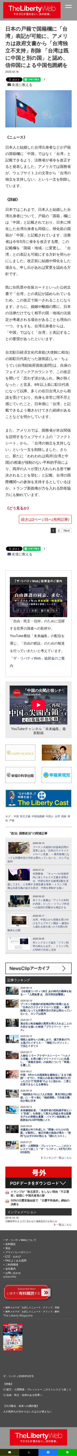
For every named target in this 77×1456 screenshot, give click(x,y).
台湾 (57, 816)
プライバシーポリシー (18, 1252)
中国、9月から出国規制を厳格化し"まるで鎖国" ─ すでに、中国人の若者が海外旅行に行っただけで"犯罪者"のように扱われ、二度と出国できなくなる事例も (45, 1079)
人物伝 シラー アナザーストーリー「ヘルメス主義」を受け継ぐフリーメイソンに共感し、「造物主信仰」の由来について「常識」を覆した (46, 1060)
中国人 (49, 816)
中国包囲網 (38, 816)
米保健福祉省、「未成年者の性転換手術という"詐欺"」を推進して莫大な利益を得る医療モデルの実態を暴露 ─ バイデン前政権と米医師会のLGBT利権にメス (46, 1115)
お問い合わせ (13, 1273)
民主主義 (25, 816)
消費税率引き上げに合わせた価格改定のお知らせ (31, 1221)
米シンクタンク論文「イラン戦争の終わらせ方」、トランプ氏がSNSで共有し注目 (51, 946)
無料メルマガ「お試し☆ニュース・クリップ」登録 (32, 1307)
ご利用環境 (11, 1264)
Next (67, 530)
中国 (16, 816)
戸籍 (11, 820)
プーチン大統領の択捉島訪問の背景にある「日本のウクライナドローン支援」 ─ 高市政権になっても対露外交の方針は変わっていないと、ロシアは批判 (38, 854)
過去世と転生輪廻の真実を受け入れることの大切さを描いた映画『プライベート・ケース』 (46, 1027)
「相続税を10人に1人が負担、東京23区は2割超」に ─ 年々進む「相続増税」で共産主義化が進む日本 (46, 1097)
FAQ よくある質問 (15, 1260)
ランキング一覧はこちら (57, 1157)
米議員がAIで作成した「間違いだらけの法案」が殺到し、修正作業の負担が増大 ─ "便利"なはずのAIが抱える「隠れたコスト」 (45, 1133)
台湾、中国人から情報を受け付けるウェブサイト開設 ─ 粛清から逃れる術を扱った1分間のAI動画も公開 (38, 925)
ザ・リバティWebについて (20, 1240)
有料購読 (10, 1244)
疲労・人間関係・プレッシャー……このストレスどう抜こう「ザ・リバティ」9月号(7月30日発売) (46, 1149)
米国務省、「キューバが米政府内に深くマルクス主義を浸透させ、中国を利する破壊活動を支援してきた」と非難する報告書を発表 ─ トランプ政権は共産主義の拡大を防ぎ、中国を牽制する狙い (38, 881)
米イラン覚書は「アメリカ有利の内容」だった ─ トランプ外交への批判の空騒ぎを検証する (51, 903)
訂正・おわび (13, 1256)
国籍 (63, 816)
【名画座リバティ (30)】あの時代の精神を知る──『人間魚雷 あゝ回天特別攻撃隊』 (45, 992)
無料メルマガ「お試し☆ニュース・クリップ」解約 (32, 1311)
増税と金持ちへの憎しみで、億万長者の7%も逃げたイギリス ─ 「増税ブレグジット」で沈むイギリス (45, 1043)
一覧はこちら (64, 1224)
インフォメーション (21, 1212)
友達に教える (21, 84)
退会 (7, 1248)
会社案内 (10, 1268)
